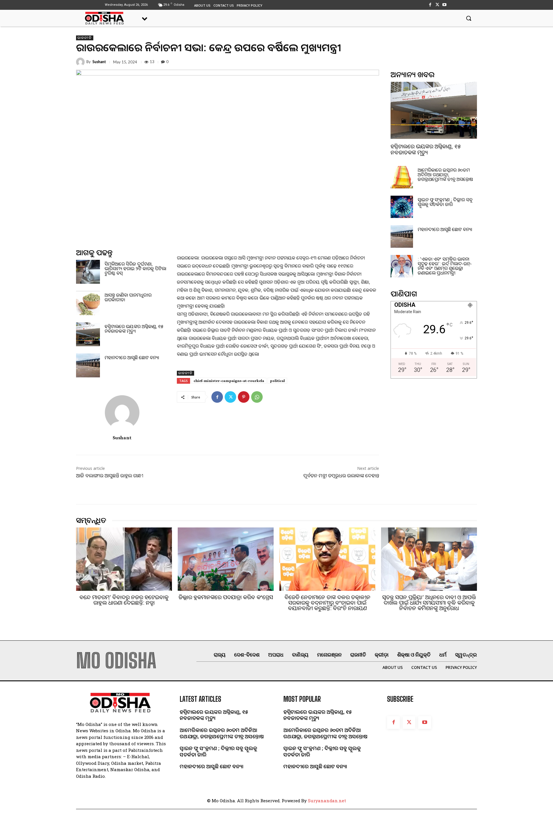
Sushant (99, 62)
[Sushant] (81, 62)
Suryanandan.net (327, 800)
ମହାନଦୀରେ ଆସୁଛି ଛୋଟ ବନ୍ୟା (132, 357)
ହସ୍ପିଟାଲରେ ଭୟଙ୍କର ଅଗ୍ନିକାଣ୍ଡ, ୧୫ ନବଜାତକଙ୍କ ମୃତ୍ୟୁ (134, 328)
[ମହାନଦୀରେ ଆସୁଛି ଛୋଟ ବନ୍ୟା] (88, 365)
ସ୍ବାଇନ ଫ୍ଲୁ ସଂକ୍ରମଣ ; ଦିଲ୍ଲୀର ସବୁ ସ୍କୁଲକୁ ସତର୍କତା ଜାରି (445, 201)
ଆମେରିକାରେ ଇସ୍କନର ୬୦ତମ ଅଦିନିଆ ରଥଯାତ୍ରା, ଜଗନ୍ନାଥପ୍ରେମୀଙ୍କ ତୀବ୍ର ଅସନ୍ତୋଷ (445, 174)
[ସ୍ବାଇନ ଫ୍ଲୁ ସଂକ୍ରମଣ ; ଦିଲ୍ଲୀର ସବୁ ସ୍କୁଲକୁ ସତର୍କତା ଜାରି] (402, 207)
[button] (468, 18)
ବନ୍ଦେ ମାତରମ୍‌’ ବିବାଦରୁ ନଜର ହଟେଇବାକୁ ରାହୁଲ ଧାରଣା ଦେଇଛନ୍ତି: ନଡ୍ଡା (123, 599)
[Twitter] (437, 4)
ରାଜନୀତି (84, 37)
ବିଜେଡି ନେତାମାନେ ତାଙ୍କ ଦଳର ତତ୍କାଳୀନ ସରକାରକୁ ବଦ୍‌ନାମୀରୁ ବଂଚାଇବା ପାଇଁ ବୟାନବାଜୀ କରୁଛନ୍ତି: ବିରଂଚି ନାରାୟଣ (327, 602)
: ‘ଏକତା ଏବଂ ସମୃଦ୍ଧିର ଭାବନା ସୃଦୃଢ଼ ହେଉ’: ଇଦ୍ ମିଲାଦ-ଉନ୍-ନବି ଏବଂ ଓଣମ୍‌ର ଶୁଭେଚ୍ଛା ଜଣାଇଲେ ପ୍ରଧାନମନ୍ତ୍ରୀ (445, 266)
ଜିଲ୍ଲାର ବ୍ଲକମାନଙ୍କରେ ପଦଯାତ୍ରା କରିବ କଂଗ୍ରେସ (226, 597)
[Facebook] (429, 4)
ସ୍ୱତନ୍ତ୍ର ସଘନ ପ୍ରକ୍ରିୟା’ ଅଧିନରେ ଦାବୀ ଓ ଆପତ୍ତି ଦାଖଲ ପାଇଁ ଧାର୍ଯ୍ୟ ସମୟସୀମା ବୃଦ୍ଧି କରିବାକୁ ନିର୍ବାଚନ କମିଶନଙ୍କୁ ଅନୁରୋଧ (429, 602)
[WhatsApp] (257, 397)
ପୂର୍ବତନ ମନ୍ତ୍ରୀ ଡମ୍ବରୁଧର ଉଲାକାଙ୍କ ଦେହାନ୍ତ (341, 475)
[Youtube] (444, 4)
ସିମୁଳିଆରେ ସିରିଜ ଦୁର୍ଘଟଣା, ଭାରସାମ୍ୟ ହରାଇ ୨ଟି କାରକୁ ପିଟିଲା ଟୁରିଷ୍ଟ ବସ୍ (135, 268)
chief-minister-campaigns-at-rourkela (229, 380)
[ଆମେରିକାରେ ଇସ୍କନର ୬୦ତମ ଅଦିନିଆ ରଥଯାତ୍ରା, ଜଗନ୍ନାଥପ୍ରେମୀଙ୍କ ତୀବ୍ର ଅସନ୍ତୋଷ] (402, 177)
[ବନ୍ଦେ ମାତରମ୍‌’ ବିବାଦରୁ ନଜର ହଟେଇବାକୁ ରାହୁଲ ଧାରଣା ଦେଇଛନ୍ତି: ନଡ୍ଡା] (124, 559)
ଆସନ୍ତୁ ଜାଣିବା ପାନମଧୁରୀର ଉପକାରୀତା (128, 297)
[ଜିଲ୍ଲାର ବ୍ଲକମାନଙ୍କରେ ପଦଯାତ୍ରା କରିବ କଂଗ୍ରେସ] (226, 559)
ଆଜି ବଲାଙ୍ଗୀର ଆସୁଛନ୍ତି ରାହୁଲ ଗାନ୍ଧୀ (109, 475)
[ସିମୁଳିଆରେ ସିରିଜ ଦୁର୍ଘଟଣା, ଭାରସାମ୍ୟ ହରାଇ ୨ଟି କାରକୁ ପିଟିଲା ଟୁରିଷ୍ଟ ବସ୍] (88, 272)
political (277, 380)
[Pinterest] (243, 397)
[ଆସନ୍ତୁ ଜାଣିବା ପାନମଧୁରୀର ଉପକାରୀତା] (88, 303)
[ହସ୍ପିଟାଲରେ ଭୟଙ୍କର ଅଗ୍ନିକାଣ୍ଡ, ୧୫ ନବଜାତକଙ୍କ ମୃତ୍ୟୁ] (88, 334)
